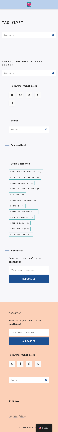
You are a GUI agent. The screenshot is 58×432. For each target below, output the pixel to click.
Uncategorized (21, 234)
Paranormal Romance (23, 200)
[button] (53, 4)
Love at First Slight (25, 189)
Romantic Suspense (23, 212)
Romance (17, 206)
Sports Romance (21, 217)
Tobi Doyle (19, 229)
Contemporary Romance (25, 172)
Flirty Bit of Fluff (24, 177)
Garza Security (21, 183)
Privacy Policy (17, 415)
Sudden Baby (19, 223)
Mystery (17, 194)
